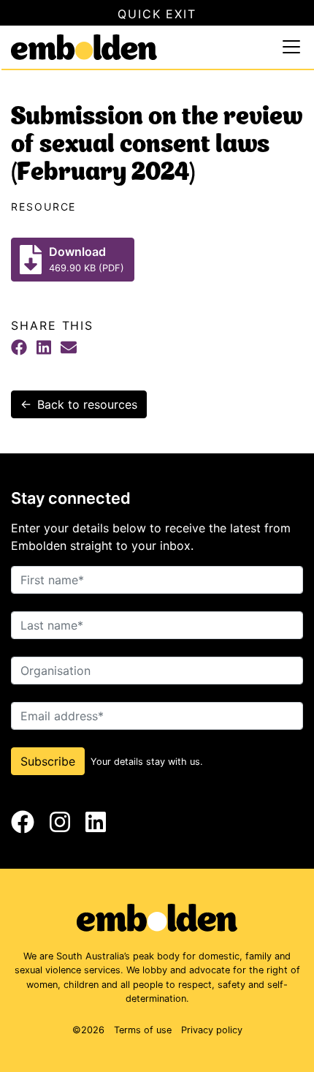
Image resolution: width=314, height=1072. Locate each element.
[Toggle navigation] (291, 46)
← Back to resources (78, 404)
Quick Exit (157, 14)
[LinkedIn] (44, 347)
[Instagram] (60, 822)
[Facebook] (19, 347)
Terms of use (143, 1029)
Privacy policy (211, 1029)
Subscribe (47, 761)
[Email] (69, 347)
